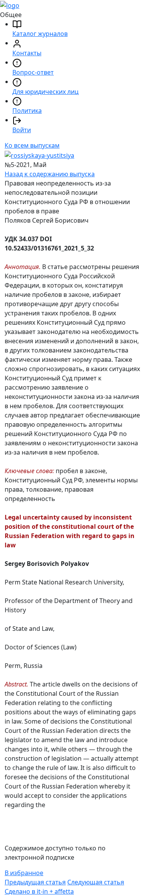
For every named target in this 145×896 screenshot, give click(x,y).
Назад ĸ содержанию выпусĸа (50, 174)
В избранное (24, 873)
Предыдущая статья (35, 882)
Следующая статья (95, 882)
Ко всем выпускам (32, 145)
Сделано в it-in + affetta (39, 891)
